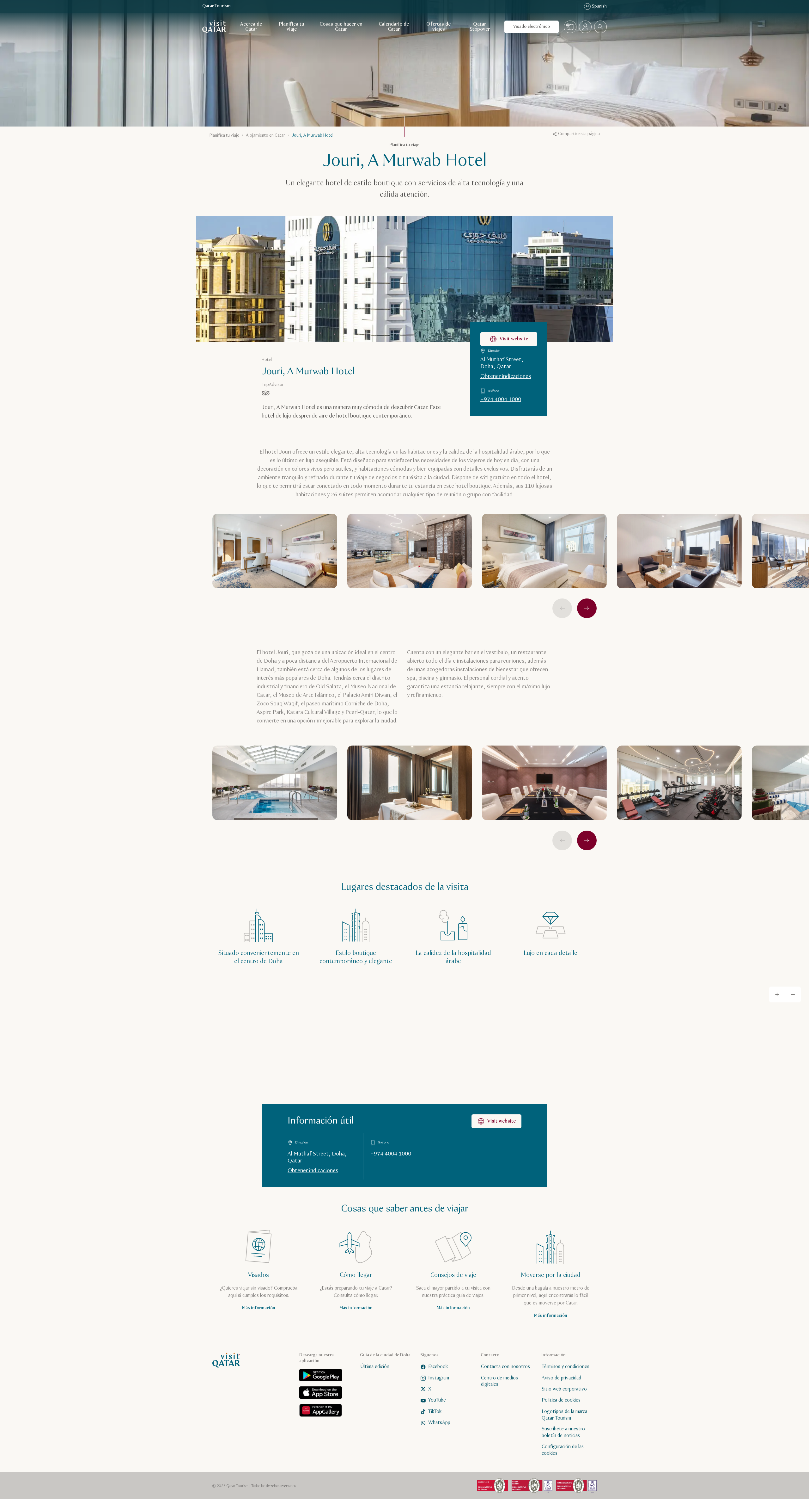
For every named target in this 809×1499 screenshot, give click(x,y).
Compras (398, 826)
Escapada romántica (350, 810)
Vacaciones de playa (349, 826)
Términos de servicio (370, 763)
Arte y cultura (343, 794)
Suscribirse (465, 736)
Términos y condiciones (467, 751)
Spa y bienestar (404, 810)
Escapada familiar (453, 794)
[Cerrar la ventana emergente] (497, 660)
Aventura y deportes (396, 794)
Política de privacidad (403, 751)
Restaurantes (452, 810)
